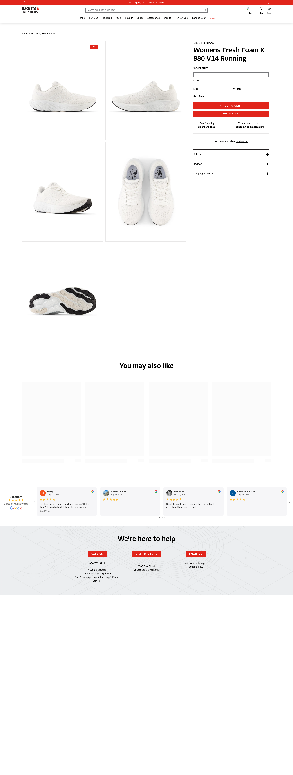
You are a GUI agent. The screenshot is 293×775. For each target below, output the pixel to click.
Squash (129, 18)
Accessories (153, 18)
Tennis (81, 18)
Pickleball (107, 18)
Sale (212, 18)
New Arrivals (181, 18)
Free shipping (135, 2)
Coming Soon (199, 18)
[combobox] (146, 10)
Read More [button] (45, 511)
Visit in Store (146, 553)
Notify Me (231, 113)
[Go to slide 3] (164, 517)
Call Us (97, 553)
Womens (35, 33)
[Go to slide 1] (159, 517)
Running (93, 18)
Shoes (140, 18)
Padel (118, 18)
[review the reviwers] (92, 492)
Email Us (196, 553)
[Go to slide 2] (162, 517)
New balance (48, 33)
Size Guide (198, 96)
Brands (167, 18)
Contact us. (242, 141)
